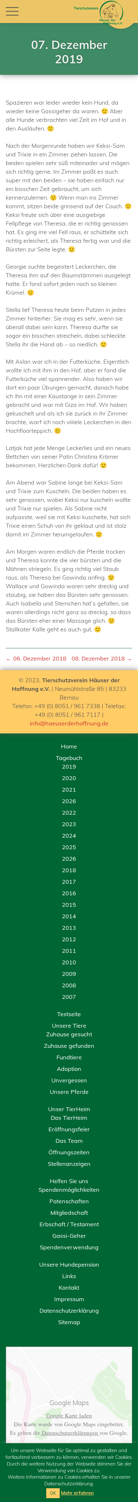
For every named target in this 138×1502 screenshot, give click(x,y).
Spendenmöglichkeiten (69, 1189)
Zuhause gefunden (69, 1045)
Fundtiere (69, 1057)
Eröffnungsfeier (69, 1129)
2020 (69, 778)
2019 (69, 766)
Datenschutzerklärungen (69, 1432)
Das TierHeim (69, 1117)
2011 (69, 950)
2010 (69, 962)
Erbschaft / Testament (69, 1224)
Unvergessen (69, 1080)
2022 (69, 812)
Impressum (69, 1299)
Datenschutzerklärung (69, 1310)
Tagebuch (69, 758)
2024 (69, 835)
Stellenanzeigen (69, 1163)
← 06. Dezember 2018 (36, 658)
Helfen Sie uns (69, 1181)
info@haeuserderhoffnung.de (69, 723)
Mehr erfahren (77, 1493)
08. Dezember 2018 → (102, 658)
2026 (69, 801)
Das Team (69, 1140)
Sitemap (69, 1322)
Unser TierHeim (69, 1109)
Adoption (69, 1068)
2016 (69, 893)
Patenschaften (69, 1201)
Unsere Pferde (69, 1091)
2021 (69, 789)
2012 (69, 939)
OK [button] (53, 1493)
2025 (69, 847)
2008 (69, 985)
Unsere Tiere (69, 1025)
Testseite (69, 1014)
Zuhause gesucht (69, 1034)
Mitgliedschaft (69, 1212)
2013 (69, 927)
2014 (69, 916)
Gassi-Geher (69, 1235)
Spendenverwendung (69, 1247)
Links (69, 1276)
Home (69, 746)
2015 (69, 904)
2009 (69, 973)
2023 (69, 824)
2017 (69, 881)
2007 (69, 996)
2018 (69, 870)
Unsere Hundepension (69, 1264)
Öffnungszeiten (69, 1152)
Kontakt (69, 1287)
